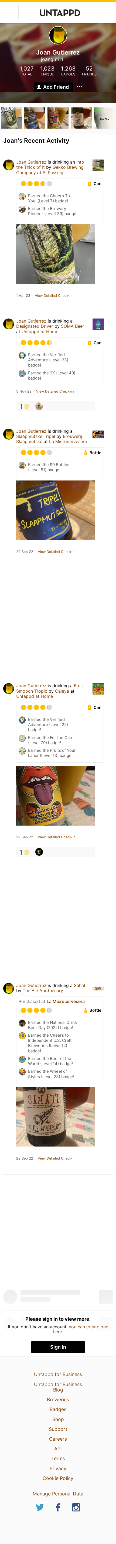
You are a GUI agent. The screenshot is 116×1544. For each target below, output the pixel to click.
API (58, 1448)
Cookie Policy (58, 1478)
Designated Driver (34, 326)
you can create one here (80, 1329)
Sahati (80, 985)
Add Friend (56, 87)
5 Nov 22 (24, 391)
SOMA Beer (72, 326)
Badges (58, 1409)
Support (58, 1429)
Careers (58, 1439)
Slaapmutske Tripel (35, 436)
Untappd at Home (40, 331)
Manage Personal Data (58, 1494)
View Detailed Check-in (53, 296)
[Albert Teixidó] (39, 852)
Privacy (58, 1468)
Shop (58, 1419)
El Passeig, (53, 172)
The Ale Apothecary (43, 990)
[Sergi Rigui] (39, 406)
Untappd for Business (58, 1374)
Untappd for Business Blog (58, 1387)
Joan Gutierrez (31, 162)
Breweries (58, 1399)
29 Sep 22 (24, 552)
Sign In (58, 1347)
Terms (58, 1458)
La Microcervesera (68, 441)
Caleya (62, 691)
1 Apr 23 (23, 296)
